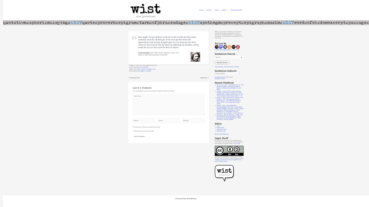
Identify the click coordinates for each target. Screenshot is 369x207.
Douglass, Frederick (145, 71)
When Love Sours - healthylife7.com (227, 85)
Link (130, 67)
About (224, 10)
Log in (218, 126)
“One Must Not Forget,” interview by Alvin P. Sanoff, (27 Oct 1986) (230, 87)
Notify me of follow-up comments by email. (147, 127)
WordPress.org (221, 131)
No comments (144, 67)
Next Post (204, 77)
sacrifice (143, 69)
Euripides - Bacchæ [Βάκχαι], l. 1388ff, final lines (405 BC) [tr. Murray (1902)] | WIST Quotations (230, 116)
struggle (149, 69)
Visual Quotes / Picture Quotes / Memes (227, 66)
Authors (209, 10)
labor (138, 69)
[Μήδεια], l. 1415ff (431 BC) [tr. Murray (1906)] (229, 118)
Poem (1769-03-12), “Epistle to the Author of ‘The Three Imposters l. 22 (230, 94)
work (154, 69)
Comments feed (221, 129)
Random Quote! (222, 62)
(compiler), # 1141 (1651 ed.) (230, 111)
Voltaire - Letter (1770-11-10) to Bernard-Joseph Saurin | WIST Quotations (229, 92)
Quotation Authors (220, 77)
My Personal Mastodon (222, 134)
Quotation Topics (220, 78)
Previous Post (134, 77)
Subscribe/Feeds (236, 10)
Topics (216, 10)
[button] (227, 10)
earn (135, 69)
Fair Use (237, 143)
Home (201, 10)
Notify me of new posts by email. (144, 131)
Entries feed (220, 127)
